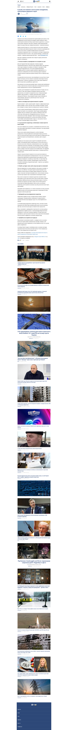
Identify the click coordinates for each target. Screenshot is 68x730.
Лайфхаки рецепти (29, 6)
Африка (19, 719)
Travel (35, 6)
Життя (43, 6)
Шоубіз (19, 6)
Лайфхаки (47, 6)
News (18, 361)
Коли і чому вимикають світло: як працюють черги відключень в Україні (32, 696)
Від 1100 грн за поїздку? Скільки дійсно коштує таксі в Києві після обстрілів (33, 608)
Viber (19, 238)
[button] (32, 25)
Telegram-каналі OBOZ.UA (40, 236)
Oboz (21, 13)
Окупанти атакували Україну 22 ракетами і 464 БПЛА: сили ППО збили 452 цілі (33, 630)
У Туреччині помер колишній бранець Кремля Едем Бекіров (30, 448)
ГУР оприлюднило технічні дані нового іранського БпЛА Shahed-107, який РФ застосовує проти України (34, 333)
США (19, 712)
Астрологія (39, 6)
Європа (19, 709)
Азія (18, 716)
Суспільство (23, 6)
